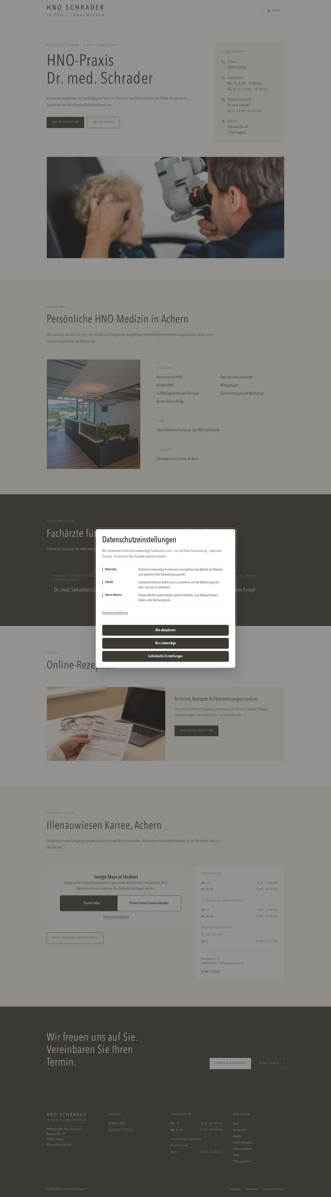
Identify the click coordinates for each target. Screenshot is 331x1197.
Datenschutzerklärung (115, 613)
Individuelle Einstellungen (165, 656)
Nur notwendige (165, 643)
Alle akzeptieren (165, 630)
